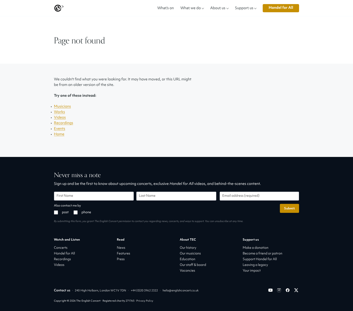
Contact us (62, 290)
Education (187, 259)
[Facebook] (287, 290)
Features (123, 253)
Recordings (63, 123)
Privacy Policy (144, 301)
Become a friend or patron (262, 253)
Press (121, 259)
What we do (190, 7)
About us (217, 7)
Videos (60, 117)
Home (59, 134)
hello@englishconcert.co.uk (181, 290)
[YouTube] (270, 290)
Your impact (252, 270)
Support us (244, 7)
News (121, 248)
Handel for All (281, 8)
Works (59, 112)
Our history (188, 248)
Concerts (60, 248)
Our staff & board (193, 265)
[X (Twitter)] (296, 290)
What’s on (165, 7)
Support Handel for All (260, 259)
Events (59, 129)
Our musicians (190, 253)
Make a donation (255, 248)
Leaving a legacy (255, 265)
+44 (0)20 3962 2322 (144, 290)
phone (86, 212)
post (65, 212)
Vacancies (187, 270)
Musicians (62, 106)
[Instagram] (279, 290)
